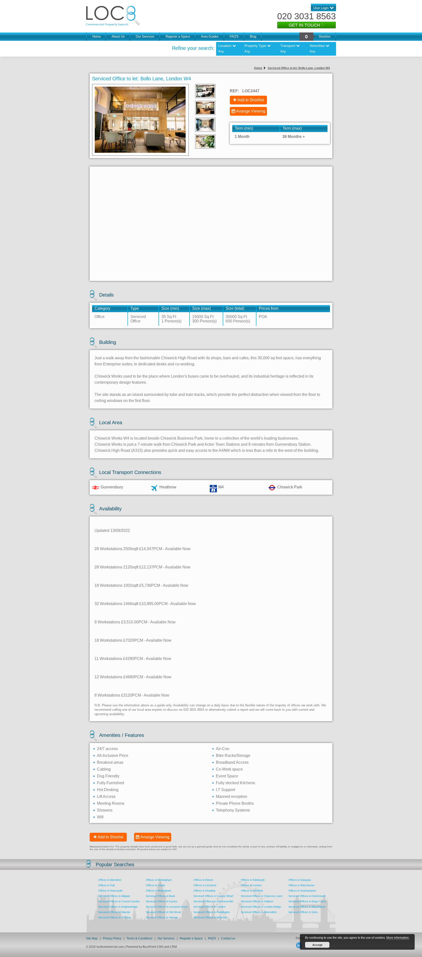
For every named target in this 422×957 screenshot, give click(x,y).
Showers (104, 810)
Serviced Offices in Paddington (211, 912)
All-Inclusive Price (112, 755)
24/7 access (107, 749)
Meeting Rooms (110, 803)
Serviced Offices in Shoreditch (259, 912)
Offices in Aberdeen (109, 879)
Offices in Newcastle (110, 890)
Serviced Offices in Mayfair (114, 912)
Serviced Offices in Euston (161, 901)
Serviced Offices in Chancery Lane (261, 896)
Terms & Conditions (139, 938)
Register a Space (178, 36)
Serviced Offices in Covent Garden (119, 901)
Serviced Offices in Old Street (163, 912)
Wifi (100, 817)
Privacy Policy (112, 938)
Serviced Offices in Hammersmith (213, 901)
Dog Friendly (108, 776)
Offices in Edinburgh (253, 879)
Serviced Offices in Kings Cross (307, 901)
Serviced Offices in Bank (160, 896)
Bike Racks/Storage (233, 755)
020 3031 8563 (306, 16)
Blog (253, 36)
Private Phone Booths (235, 803)
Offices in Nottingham (158, 890)
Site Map (92, 938)
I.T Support (225, 790)
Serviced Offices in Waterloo (210, 917)
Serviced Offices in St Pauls (114, 917)
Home (96, 36)
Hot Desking (107, 790)
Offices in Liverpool (204, 885)
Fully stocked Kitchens (235, 783)
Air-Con (222, 749)
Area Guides (210, 36)
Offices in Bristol (203, 879)
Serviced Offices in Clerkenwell (306, 896)
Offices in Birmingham (159, 879)
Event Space (227, 776)
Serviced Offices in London (209, 906)
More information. (398, 937)
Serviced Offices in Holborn (257, 901)
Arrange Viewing (250, 111)
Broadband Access (232, 762)
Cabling (104, 769)
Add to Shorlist (110, 837)
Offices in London (251, 885)
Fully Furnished (110, 783)
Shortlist (324, 36)
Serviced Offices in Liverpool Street (167, 906)
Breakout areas (110, 762)
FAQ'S (234, 36)
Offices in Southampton (302, 890)
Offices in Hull (106, 885)
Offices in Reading (204, 890)
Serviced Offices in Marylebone (307, 906)
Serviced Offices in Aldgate (114, 896)
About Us (118, 36)
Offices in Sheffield (252, 890)
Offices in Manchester (301, 885)
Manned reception (231, 796)
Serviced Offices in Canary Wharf (213, 896)
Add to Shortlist (250, 100)
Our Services (145, 36)
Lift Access (106, 796)
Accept (317, 945)
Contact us (228, 938)
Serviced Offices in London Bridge (261, 906)
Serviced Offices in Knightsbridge (117, 906)
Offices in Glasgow (299, 879)
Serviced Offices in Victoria (162, 917)
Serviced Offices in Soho (303, 912)
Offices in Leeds (155, 885)
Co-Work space (229, 769)
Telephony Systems (233, 810)
